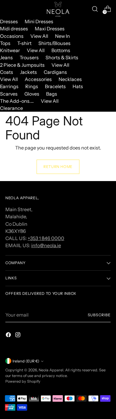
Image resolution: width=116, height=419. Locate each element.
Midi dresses (14, 29)
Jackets (28, 72)
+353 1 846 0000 (46, 238)
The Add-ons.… (17, 101)
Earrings (9, 86)
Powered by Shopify (22, 381)
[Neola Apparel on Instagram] (18, 335)
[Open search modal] (95, 9)
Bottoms (60, 50)
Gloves (31, 94)
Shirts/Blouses (54, 43)
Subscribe (99, 315)
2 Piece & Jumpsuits (22, 65)
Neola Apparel (51, 370)
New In (62, 36)
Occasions (11, 36)
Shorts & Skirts (62, 57)
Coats (6, 72)
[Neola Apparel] (58, 9)
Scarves (9, 94)
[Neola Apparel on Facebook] (8, 335)
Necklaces (70, 79)
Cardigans (55, 72)
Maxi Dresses (50, 29)
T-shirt (24, 43)
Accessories (38, 79)
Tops (5, 43)
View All (39, 36)
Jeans (6, 57)
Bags (51, 94)
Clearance (11, 108)
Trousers (29, 57)
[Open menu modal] (8, 9)
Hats (78, 86)
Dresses (9, 21)
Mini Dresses (39, 21)
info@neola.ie (46, 245)
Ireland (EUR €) (25, 361)
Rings (31, 86)
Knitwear (10, 50)
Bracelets (55, 86)
